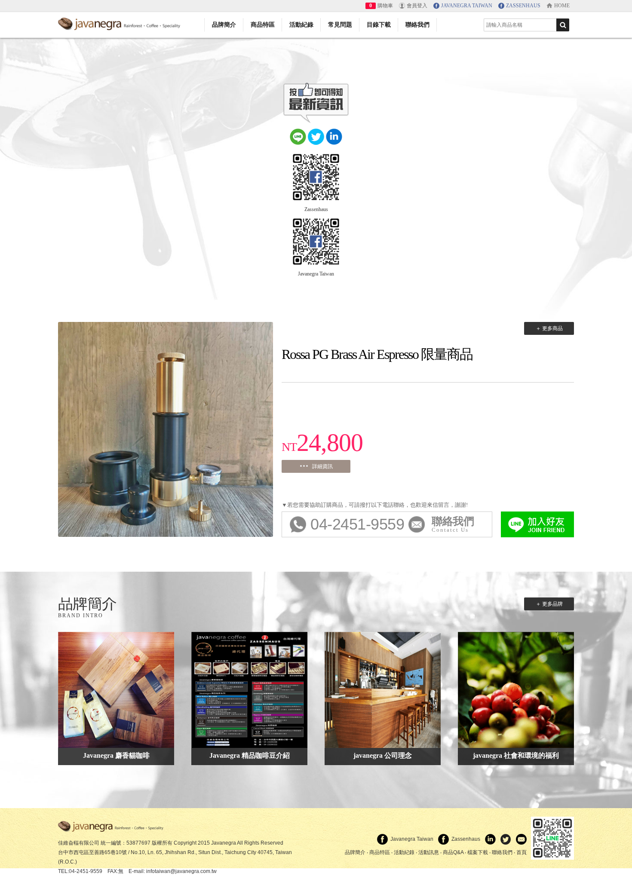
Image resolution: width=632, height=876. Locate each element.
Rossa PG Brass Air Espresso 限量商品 (377, 354)
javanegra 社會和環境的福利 (516, 755)
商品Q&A (453, 852)
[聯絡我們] (519, 839)
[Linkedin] (334, 135)
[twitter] (316, 135)
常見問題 (340, 24)
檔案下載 (477, 852)
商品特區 (263, 24)
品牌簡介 (224, 24)
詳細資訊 (322, 466)
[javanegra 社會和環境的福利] (516, 688)
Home (562, 6)
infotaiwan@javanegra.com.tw (181, 871)
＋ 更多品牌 (549, 604)
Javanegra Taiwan (316, 274)
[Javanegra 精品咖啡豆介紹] (249, 688)
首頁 (521, 852)
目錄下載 (379, 24)
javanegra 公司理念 (382, 755)
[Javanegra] (120, 22)
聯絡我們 (417, 24)
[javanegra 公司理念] (383, 688)
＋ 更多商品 (549, 328)
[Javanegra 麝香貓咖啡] (116, 688)
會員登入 (417, 6)
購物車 (385, 6)
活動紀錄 (301, 24)
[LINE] (298, 135)
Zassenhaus (316, 209)
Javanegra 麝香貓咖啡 (116, 755)
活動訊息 (428, 852)
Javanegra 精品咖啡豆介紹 (249, 755)
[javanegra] (112, 826)
